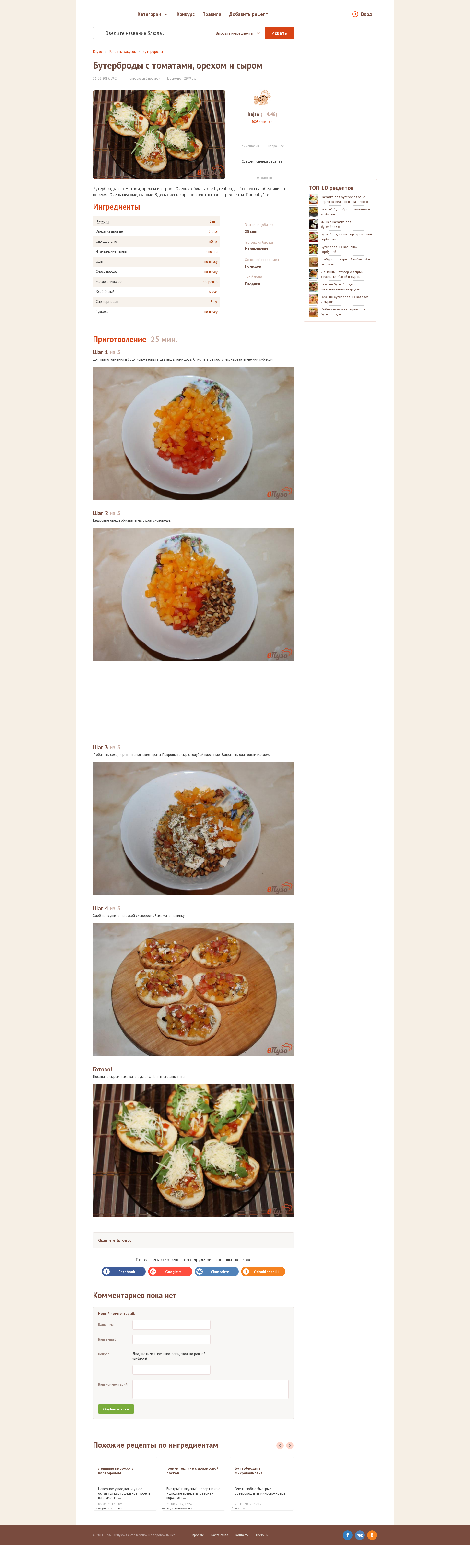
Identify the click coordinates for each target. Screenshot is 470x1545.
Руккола (102, 311)
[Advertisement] (193, 700)
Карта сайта (219, 1535)
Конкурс (186, 14)
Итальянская (256, 248)
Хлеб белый (105, 291)
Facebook (126, 1271)
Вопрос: (104, 1354)
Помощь (262, 1535)
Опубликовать (116, 1409)
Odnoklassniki (266, 1271)
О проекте (196, 1535)
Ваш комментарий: (113, 1384)
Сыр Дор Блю (106, 241)
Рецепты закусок (122, 51)
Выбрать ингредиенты (234, 33)
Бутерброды (153, 51)
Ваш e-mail (107, 1339)
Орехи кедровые (109, 231)
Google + (173, 1271)
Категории (149, 14)
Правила (211, 14)
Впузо (97, 51)
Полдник (252, 283)
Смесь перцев (107, 271)
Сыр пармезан (107, 301)
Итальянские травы (111, 251)
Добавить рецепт (248, 14)
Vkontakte (220, 1271)
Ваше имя (106, 1324)
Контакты (242, 1535)
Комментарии (249, 146)
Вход (366, 14)
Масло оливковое (109, 281)
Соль (99, 261)
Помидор (103, 221)
